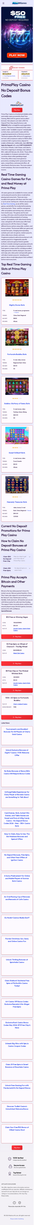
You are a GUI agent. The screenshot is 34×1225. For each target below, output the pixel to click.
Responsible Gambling (17, 1219)
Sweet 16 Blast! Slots (17, 453)
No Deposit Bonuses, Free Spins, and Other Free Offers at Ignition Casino (17, 857)
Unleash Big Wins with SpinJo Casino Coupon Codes (17, 1044)
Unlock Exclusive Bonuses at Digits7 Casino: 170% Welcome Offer (17, 752)
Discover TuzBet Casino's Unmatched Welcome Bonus (17, 1107)
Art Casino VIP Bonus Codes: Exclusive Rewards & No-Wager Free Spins (17, 1004)
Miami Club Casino (18, 653)
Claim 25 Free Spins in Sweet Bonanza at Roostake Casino (17, 1065)
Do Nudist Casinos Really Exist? (17, 918)
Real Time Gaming (9, 204)
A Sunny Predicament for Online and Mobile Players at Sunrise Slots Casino (17, 878)
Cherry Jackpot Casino (20, 704)
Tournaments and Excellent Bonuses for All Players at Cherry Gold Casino (17, 731)
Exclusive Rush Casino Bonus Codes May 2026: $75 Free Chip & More (17, 1025)
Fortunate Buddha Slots (17, 354)
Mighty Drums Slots (17, 305)
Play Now (17, 110)
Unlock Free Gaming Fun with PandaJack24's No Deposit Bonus (17, 1086)
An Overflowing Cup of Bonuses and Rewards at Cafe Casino (17, 898)
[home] (19, 5)
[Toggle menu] (3, 3)
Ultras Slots (22, 76)
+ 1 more (16, 312)
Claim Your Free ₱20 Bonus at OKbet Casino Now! (17, 1128)
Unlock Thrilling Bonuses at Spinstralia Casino (17, 961)
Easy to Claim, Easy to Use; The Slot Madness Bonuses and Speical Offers (17, 836)
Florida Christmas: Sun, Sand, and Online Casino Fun (17, 940)
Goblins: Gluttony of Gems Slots (17, 403)
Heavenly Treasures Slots (17, 502)
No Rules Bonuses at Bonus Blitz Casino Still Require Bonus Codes (17, 772)
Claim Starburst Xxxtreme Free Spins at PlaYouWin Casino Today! (17, 983)
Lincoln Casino (17, 628)
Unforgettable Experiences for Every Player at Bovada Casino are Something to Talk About (17, 794)
